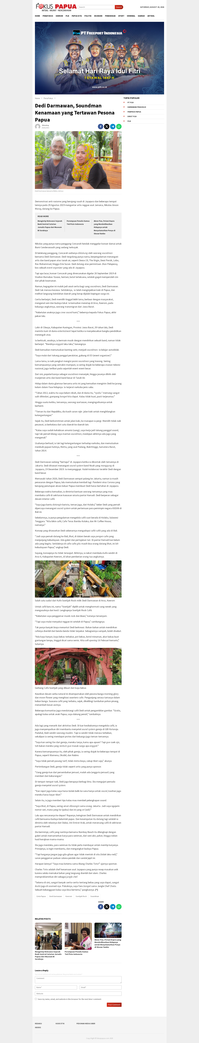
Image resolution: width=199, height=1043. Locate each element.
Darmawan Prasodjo (137, 107)
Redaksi (38, 1023)
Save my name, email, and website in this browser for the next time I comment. (70, 999)
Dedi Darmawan (55, 896)
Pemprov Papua (134, 112)
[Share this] (100, 126)
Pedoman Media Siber (85, 1023)
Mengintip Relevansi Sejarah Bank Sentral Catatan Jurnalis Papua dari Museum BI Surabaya (48, 955)
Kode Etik (60, 1023)
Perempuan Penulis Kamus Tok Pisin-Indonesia (76, 952)
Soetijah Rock (81, 896)
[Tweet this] (106, 126)
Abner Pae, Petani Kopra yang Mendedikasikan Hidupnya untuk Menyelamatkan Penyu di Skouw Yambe (104, 227)
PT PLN (130, 102)
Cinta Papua (41, 896)
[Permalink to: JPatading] (37, 126)
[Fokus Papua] (56, 7)
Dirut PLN (132, 116)
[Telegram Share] (112, 126)
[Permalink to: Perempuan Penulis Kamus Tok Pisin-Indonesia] (78, 936)
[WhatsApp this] (119, 126)
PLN (129, 121)
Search (119, 7)
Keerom (69, 896)
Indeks (38, 1027)
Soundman (94, 896)
